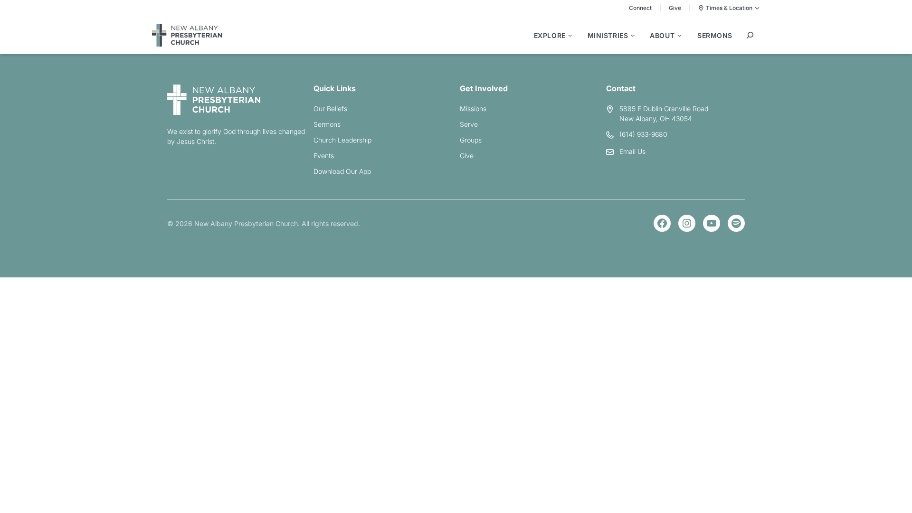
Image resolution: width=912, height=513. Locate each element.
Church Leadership (342, 140)
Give (675, 7)
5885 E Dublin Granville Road (663, 108)
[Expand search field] (750, 35)
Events (324, 156)
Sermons (327, 124)
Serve (469, 124)
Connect (640, 7)
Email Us (632, 151)
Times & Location (729, 7)
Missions (473, 108)
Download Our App (342, 171)
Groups (471, 140)
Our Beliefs (330, 108)
